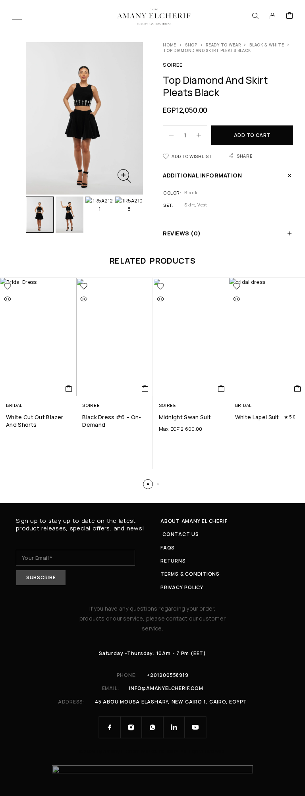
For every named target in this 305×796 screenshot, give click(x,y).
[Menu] (17, 16)
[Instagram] (131, 727)
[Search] (255, 15)
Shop (191, 45)
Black (190, 192)
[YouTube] (195, 727)
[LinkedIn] (174, 727)
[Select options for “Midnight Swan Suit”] (221, 388)
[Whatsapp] (152, 727)
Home (169, 45)
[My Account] (272, 15)
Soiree (172, 64)
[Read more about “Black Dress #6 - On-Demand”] (145, 388)
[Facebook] (109, 727)
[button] (148, 484)
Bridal (14, 405)
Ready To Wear (223, 45)
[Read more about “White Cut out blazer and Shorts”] (69, 388)
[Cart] (289, 16)
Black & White (266, 45)
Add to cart (252, 135)
